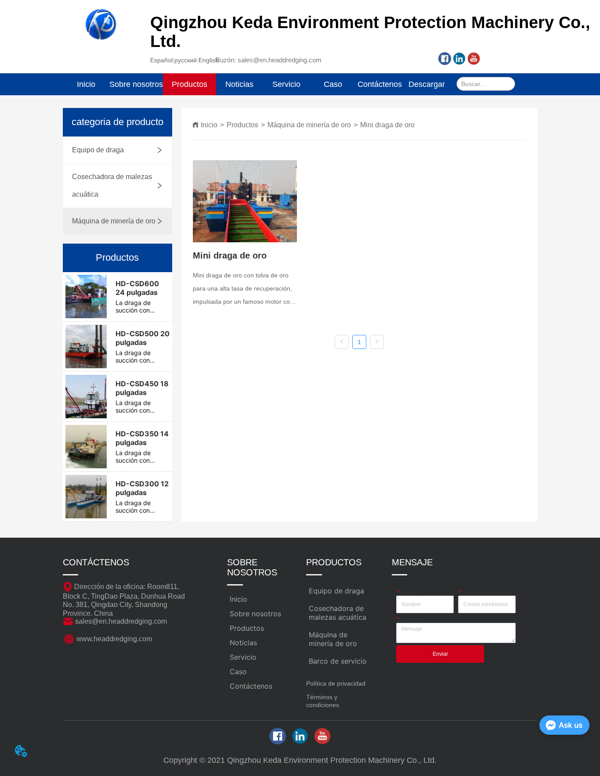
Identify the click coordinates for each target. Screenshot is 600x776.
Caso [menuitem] (333, 84)
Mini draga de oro (387, 125)
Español (161, 60)
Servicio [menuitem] (286, 84)
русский (185, 60)
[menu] (256, 84)
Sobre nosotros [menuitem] (136, 84)
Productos (242, 125)
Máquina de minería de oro (309, 125)
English (209, 60)
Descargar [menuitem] (426, 84)
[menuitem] (189, 84)
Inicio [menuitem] (86, 84)
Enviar (440, 654)
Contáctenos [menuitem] (380, 84)
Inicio (209, 125)
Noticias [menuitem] (239, 84)
